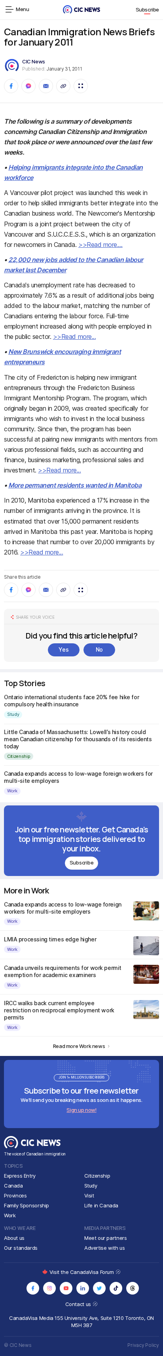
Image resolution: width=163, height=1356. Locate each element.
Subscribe (147, 9)
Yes (63, 649)
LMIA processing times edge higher (50, 939)
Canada (13, 1185)
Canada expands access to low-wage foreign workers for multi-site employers (62, 908)
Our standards (21, 1248)
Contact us (79, 1304)
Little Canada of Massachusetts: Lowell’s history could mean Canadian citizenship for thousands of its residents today (78, 739)
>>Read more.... (100, 245)
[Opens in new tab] (33, 1288)
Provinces (15, 1195)
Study (13, 714)
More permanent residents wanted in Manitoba (74, 485)
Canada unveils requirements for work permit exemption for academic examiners (62, 971)
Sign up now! (81, 1110)
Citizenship (18, 756)
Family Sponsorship (26, 1205)
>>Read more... (74, 336)
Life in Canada (101, 1205)
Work (12, 791)
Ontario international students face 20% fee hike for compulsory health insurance (71, 701)
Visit (89, 1195)
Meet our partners (105, 1238)
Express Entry (20, 1175)
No (99, 649)
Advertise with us (104, 1248)
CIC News (33, 61)
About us (14, 1238)
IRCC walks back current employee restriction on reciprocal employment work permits (59, 1010)
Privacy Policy (143, 1345)
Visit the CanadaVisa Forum (82, 1272)
